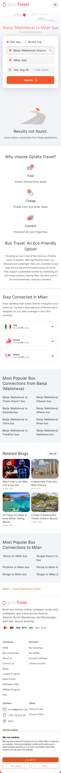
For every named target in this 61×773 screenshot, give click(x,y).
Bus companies (11, 653)
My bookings (36, 647)
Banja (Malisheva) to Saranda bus (15, 410)
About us (7, 658)
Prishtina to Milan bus (16, 567)
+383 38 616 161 (17, 715)
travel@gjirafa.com (18, 709)
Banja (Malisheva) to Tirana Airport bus (15, 399)
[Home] (16, 4)
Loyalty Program (11, 673)
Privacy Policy (36, 714)
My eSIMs (34, 653)
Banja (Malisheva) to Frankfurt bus (15, 432)
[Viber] (5, 721)
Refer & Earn (9, 679)
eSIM (5, 647)
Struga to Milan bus (15, 574)
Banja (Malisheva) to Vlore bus (15, 421)
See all (52, 453)
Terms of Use (36, 709)
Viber (10, 721)
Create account (37, 663)
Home (6, 588)
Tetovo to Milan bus (15, 556)
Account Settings (38, 658)
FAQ (5, 694)
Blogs (5, 668)
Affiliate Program (11, 689)
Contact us (8, 663)
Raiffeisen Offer (11, 684)
